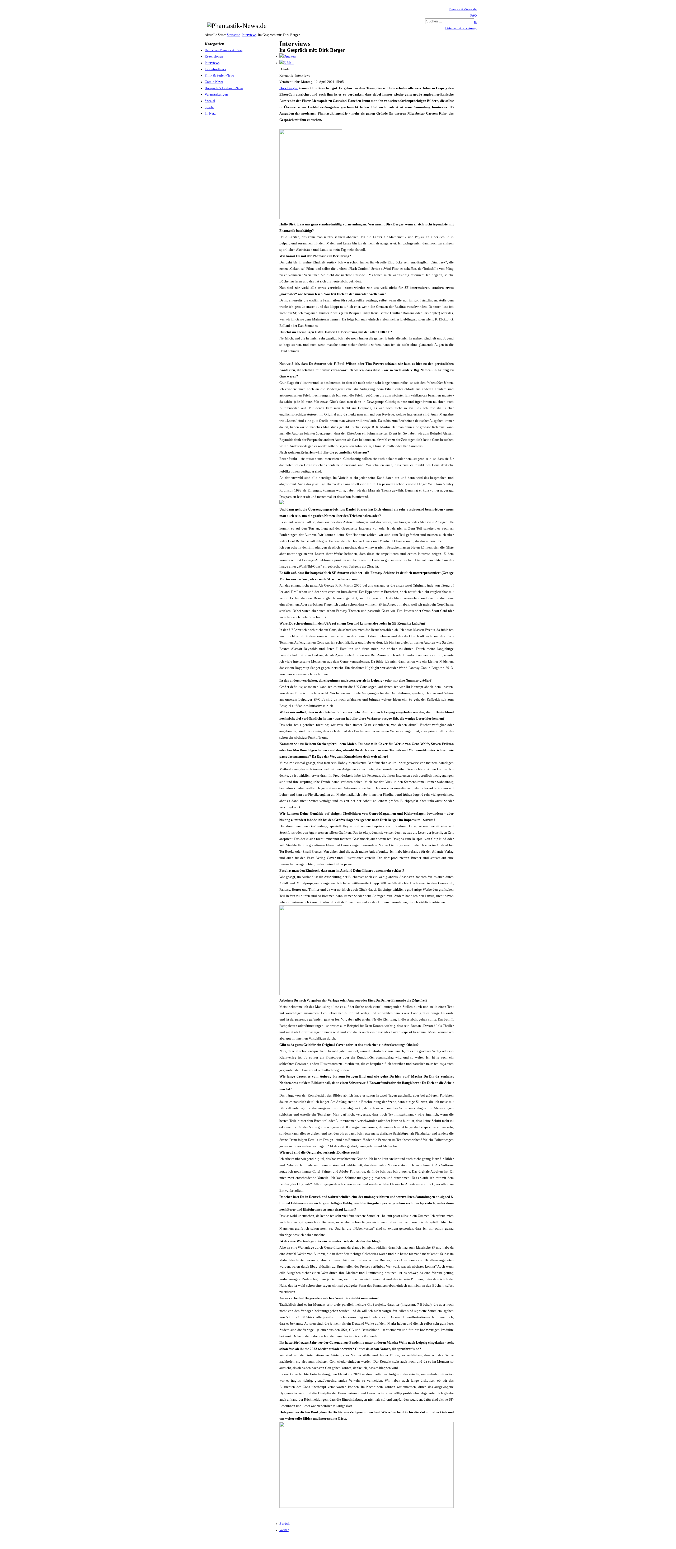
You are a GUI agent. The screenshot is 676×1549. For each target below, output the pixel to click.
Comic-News (214, 82)
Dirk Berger (288, 88)
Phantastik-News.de (463, 9)
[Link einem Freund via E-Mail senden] (286, 63)
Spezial (210, 101)
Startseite (233, 35)
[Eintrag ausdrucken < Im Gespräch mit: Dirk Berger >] (287, 56)
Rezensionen (214, 56)
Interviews (249, 35)
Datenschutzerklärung (461, 28)
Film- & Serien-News (219, 75)
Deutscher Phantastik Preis (223, 50)
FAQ (473, 15)
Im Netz (210, 113)
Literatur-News (215, 69)
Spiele (209, 107)
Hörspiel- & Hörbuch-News (224, 88)
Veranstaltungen (216, 94)
